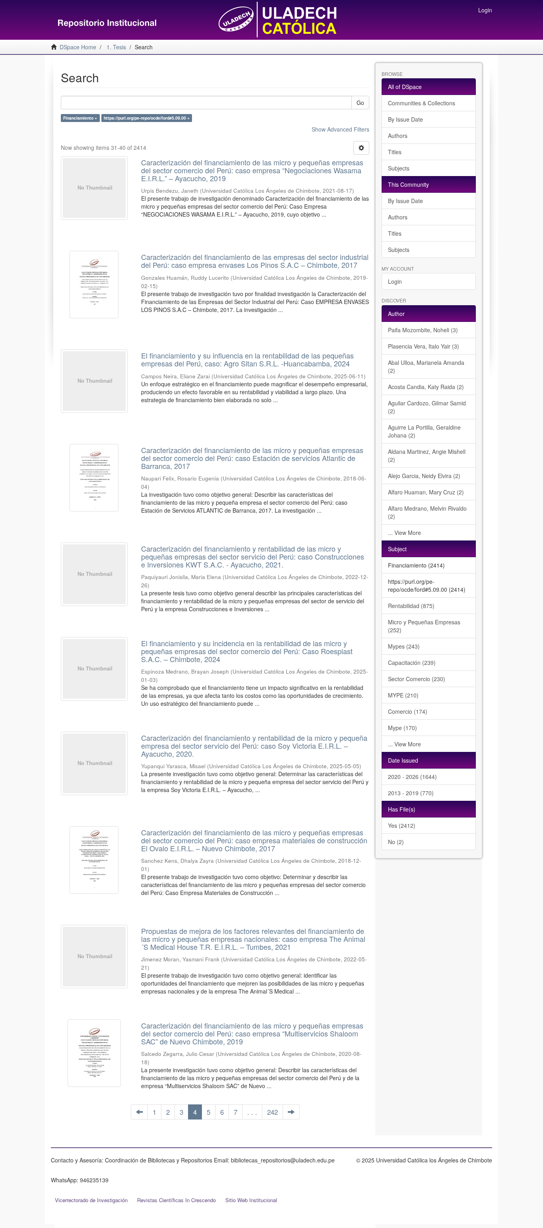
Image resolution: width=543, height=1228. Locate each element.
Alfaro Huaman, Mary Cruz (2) (426, 492)
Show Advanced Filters (340, 129)
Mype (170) (402, 728)
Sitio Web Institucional (251, 1200)
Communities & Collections (421, 103)
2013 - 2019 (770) (411, 793)
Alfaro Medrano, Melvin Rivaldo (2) (427, 512)
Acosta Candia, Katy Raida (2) (426, 387)
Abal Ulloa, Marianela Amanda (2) (426, 366)
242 (272, 1112)
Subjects (398, 168)
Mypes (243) (404, 646)
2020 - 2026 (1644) (412, 777)
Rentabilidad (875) (411, 606)
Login (395, 281)
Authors (397, 135)
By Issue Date (405, 119)
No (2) (396, 842)
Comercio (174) (407, 711)
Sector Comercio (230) (416, 679)
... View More (404, 533)
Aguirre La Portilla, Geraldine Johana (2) (424, 431)
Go (360, 103)
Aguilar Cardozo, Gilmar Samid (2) (427, 407)
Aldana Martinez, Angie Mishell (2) (426, 455)
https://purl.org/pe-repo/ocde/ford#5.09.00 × (147, 118)
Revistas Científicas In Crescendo (176, 1200)
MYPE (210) (403, 695)
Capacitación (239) (412, 662)
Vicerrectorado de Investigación (91, 1200)
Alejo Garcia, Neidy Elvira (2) (424, 476)
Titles (394, 152)
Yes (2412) (401, 825)
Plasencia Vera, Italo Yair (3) (423, 346)
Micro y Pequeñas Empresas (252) (424, 626)
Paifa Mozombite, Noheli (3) (423, 330)
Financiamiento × (80, 118)
